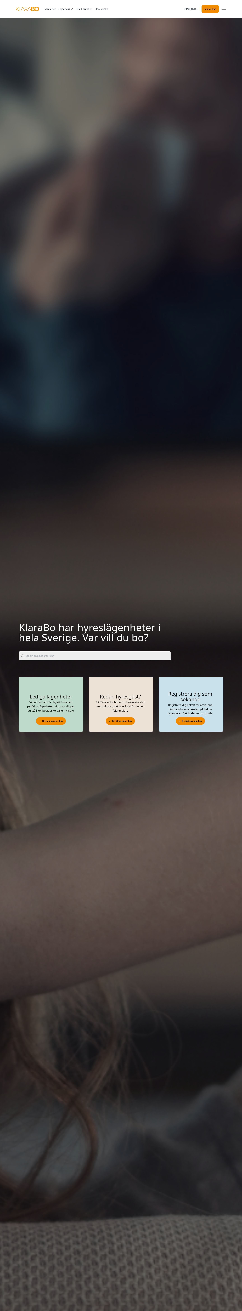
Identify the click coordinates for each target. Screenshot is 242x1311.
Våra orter (50, 8)
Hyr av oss (64, 8)
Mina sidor (210, 8)
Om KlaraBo (83, 8)
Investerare (102, 8)
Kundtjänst (190, 8)
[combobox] (95, 655)
